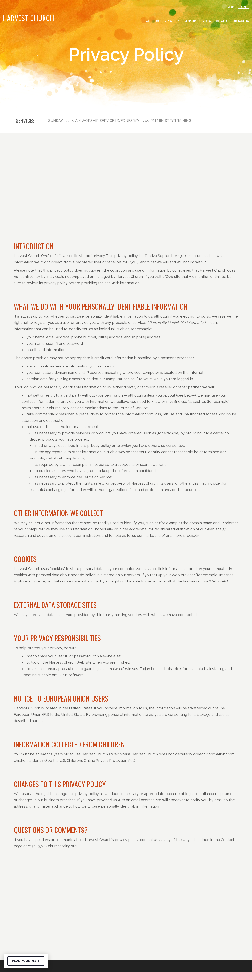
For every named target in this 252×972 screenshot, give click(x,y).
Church (28, 18)
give (243, 6)
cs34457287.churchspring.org (52, 846)
